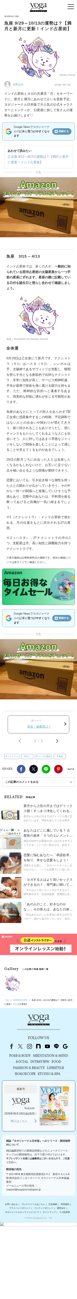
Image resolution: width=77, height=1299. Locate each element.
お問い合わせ (11, 1204)
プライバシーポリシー (19, 1208)
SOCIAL (22, 1062)
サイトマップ (49, 1212)
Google (65, 1046)
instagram (29, 1046)
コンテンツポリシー (43, 1208)
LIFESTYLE (55, 1068)
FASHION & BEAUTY (29, 1068)
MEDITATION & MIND (50, 1056)
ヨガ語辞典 (64, 1212)
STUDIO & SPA (49, 1074)
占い (28, 756)
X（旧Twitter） (20, 1046)
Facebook (21, 769)
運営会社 (61, 1208)
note (38, 1046)
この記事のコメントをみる (21, 781)
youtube (47, 1046)
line (56, 1046)
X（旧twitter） (33, 769)
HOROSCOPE (25, 1074)
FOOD (56, 1062)
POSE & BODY (20, 1056)
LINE (46, 769)
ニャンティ (12, 756)
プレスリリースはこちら (33, 1204)
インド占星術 (44, 756)
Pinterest (58, 769)
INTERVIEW (39, 1062)
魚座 (61, 756)
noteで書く (71, 769)
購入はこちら (19, 1121)
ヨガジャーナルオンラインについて (22, 1212)
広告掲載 (53, 1204)
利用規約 (65, 1204)
